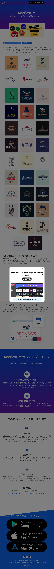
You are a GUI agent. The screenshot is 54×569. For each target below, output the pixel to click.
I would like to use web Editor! (27, 299)
